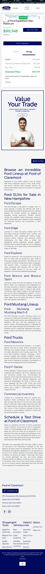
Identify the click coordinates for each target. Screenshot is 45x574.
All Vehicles (18, 524)
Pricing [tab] (29, 52)
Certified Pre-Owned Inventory (17, 543)
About (36, 522)
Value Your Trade (32, 30)
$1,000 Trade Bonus (22, 43)
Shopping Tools (7, 524)
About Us (36, 530)
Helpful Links (27, 524)
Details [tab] (16, 52)
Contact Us (11, 491)
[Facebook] (4, 511)
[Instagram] (9, 511)
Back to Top (38, 161)
